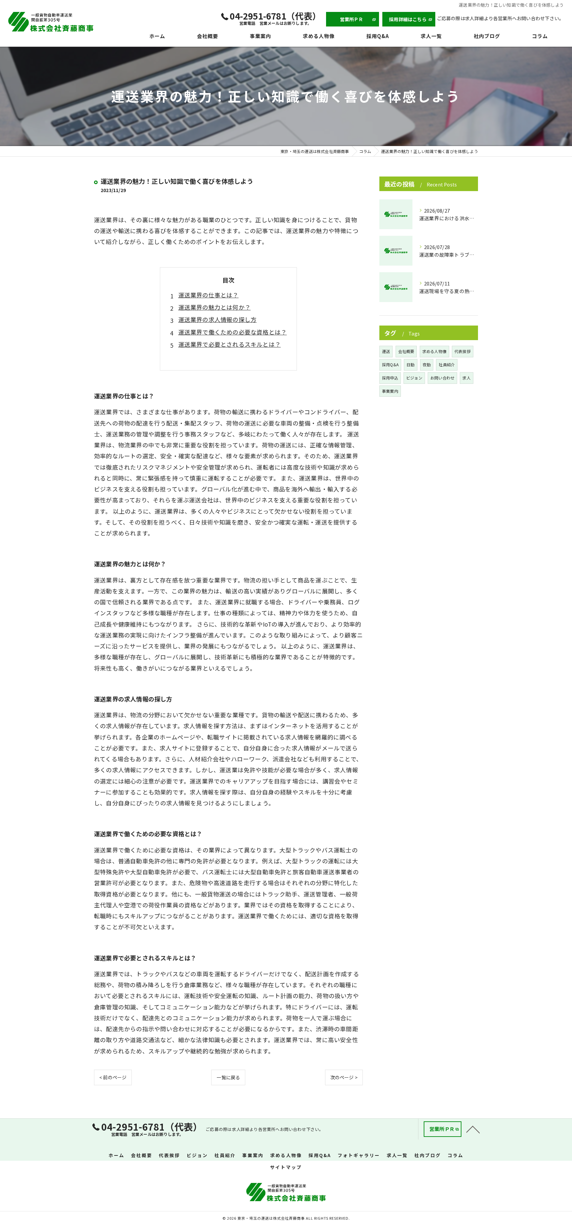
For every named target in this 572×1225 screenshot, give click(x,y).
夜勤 (427, 364)
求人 (466, 378)
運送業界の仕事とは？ (208, 295)
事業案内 (390, 391)
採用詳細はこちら (408, 19)
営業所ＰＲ (351, 19)
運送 (386, 351)
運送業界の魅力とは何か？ (214, 307)
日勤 (410, 364)
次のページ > (344, 1077)
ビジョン (414, 378)
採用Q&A (390, 364)
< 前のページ (112, 1077)
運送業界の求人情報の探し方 (217, 319)
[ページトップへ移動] (473, 1129)
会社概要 (406, 351)
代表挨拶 (462, 351)
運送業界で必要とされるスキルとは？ (229, 344)
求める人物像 (434, 351)
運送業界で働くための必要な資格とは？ (232, 332)
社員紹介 (447, 364)
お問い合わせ (442, 378)
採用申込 (390, 378)
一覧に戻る (228, 1077)
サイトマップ (286, 1167)
